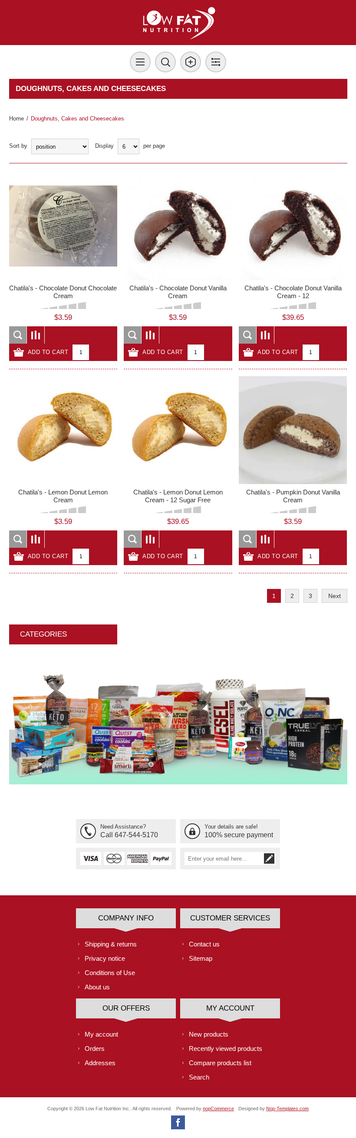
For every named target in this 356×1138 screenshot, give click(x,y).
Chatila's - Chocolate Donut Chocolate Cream (63, 291)
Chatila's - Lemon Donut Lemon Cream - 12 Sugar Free (178, 496)
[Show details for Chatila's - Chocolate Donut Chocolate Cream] (63, 226)
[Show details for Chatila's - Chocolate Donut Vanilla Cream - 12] (293, 226)
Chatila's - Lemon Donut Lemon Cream (63, 496)
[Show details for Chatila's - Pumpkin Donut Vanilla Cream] (293, 430)
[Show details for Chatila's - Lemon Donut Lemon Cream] (63, 430)
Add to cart (48, 352)
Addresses (100, 1062)
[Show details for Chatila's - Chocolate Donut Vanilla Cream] (178, 226)
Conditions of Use (110, 972)
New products (208, 1034)
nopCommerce (218, 1108)
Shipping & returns (111, 944)
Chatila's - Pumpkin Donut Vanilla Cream (293, 496)
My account (101, 1034)
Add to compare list (36, 335)
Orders (95, 1048)
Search (199, 1077)
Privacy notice (105, 958)
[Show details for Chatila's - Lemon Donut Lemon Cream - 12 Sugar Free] (178, 430)
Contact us (204, 944)
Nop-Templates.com (287, 1108)
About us (97, 987)
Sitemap (200, 958)
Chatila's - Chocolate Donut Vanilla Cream (178, 291)
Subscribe (269, 858)
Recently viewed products (225, 1048)
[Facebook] (178, 1122)
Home (16, 118)
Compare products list (220, 1062)
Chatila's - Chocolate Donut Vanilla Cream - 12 (293, 291)
